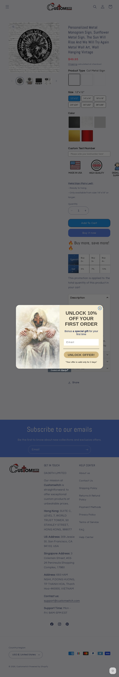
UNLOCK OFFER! (81, 355)
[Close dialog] (100, 308)
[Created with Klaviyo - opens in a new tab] (59, 370)
